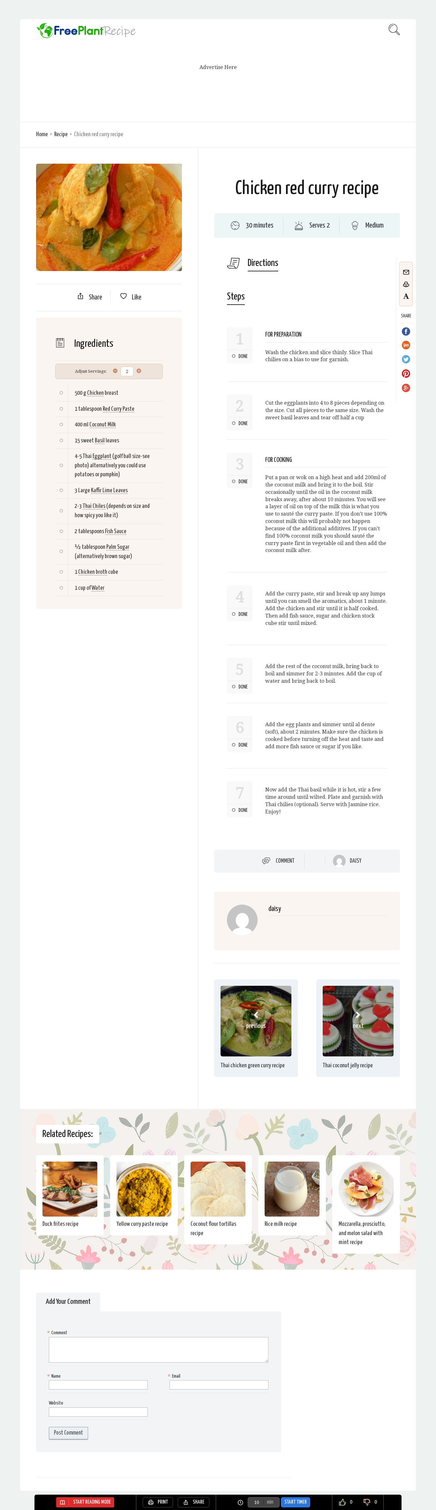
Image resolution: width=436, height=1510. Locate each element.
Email (174, 1376)
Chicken (95, 393)
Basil (100, 441)
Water (98, 588)
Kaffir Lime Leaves (109, 490)
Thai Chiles (94, 506)
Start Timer (295, 1502)
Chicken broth (92, 572)
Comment (285, 861)
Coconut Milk (102, 425)
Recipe (61, 134)
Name (55, 1376)
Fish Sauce (115, 531)
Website (56, 1403)
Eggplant (102, 456)
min (270, 1502)
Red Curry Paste (118, 409)
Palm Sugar (117, 547)
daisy (355, 861)
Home (42, 134)
